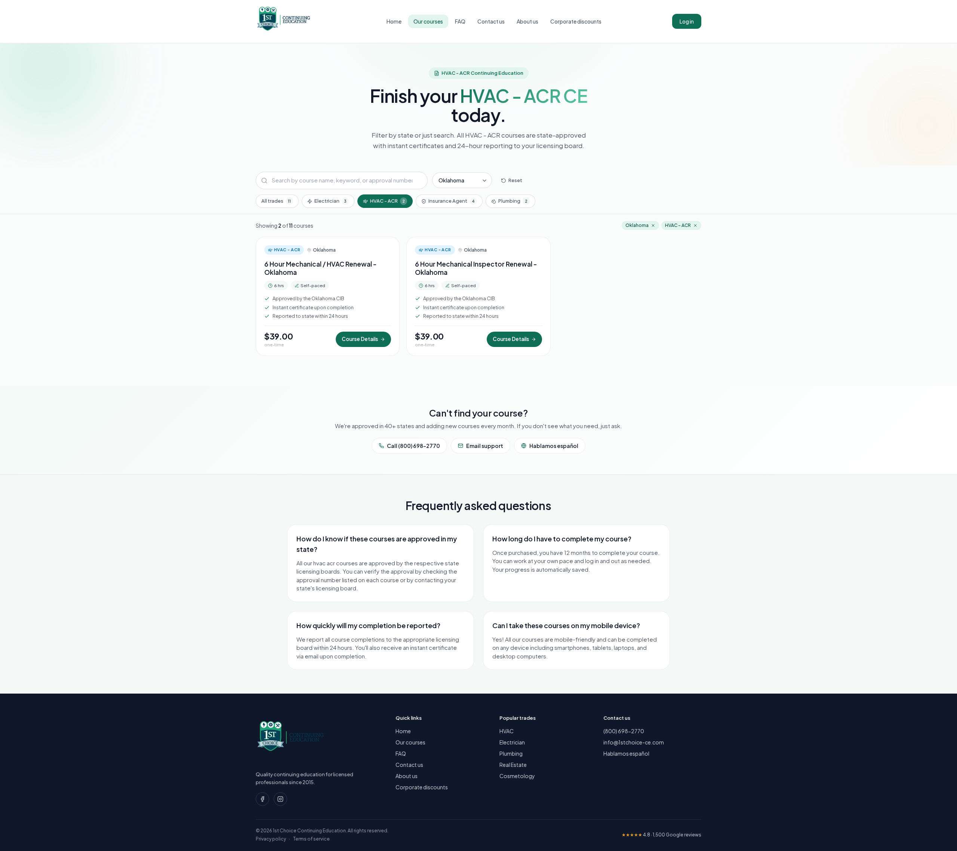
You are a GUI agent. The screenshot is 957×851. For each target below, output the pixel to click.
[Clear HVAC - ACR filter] (695, 225)
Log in (687, 21)
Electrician (330, 201)
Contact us (491, 21)
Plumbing (512, 201)
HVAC (506, 731)
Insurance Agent (451, 201)
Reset (515, 180)
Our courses (428, 21)
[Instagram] (280, 799)
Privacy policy (271, 839)
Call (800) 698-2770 (413, 445)
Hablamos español (553, 445)
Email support (484, 445)
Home (394, 21)
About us (527, 21)
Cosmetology (517, 775)
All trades (276, 201)
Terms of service (311, 839)
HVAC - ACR (387, 201)
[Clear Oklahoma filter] (653, 225)
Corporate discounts (575, 21)
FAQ (460, 21)
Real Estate (513, 764)
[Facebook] (262, 799)
